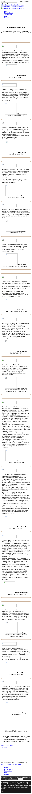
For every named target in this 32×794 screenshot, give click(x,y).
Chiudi (3, 791)
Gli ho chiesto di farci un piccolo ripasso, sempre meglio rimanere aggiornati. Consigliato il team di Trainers (15, 137)
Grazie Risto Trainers (8, 251)
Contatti (6, 774)
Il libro (4, 365)
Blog (5, 772)
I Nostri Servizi (8, 769)
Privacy (2, 764)
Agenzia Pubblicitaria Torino (14, 764)
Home (6, 767)
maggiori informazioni (11, 779)
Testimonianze (8, 771)
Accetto (20, 779)
